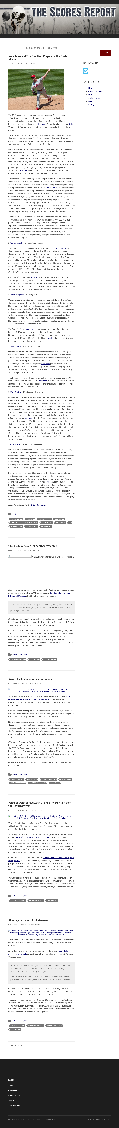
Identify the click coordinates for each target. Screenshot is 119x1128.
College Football (95, 91)
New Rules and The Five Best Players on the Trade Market (37, 58)
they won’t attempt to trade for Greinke (31, 837)
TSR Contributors (15, 1105)
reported (34, 277)
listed (48, 482)
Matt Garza (61, 248)
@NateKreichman (38, 505)
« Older (15, 1046)
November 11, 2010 (16, 925)
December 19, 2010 (16, 683)
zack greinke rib (49, 659)
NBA (90, 94)
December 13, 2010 (16, 810)
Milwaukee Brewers (18, 659)
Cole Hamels (15, 444)
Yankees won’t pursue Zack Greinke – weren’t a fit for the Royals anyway (39, 804)
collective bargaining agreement (24, 523)
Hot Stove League (17, 1026)
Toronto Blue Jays (54, 1026)
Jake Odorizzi (32, 779)
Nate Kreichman (28, 64)
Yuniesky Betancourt (38, 783)
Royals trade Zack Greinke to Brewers (30, 679)
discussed (45, 363)
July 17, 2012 (13, 64)
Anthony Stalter (31, 550)
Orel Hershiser (16, 526)
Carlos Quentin (17, 243)
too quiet (42, 124)
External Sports (18, 654)
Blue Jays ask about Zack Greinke (28, 920)
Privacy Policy (14, 1095)
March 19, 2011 (14, 550)
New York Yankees (36, 901)
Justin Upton (15, 346)
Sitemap (11, 1100)
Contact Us (12, 1090)
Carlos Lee (22, 170)
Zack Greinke (16, 392)
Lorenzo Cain (65, 779)
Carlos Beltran (52, 187)
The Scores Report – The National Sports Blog (35, 1120)
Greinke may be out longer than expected (32, 545)
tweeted (50, 338)
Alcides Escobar (16, 779)
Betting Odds (93, 105)
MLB (14, 514)
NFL (90, 88)
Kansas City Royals (49, 779)
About (10, 1086)
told (71, 124)
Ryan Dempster (17, 294)
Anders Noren (99, 1120)
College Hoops (94, 98)
